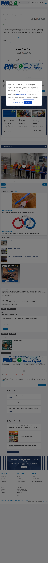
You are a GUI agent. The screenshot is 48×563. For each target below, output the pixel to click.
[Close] (40, 82)
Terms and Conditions (21, 94)
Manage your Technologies (18, 102)
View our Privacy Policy (28, 99)
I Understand (28, 102)
